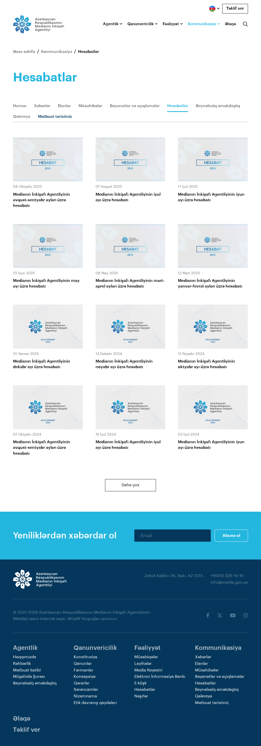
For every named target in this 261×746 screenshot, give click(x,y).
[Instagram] (245, 615)
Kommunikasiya (202, 24)
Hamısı (19, 106)
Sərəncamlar (86, 689)
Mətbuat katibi (27, 670)
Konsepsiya (85, 677)
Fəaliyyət (171, 24)
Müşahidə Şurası (29, 677)
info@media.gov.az (229, 582)
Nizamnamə (85, 696)
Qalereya (21, 116)
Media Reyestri (148, 670)
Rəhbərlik (22, 664)
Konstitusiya (85, 657)
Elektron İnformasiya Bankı (159, 677)
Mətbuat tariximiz (55, 116)
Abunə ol (231, 536)
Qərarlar (81, 683)
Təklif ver (235, 8)
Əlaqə (230, 24)
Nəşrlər (141, 696)
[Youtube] (233, 615)
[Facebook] (208, 615)
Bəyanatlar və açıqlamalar (135, 106)
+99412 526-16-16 (227, 576)
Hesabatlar (177, 106)
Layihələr (143, 664)
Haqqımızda (24, 657)
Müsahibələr (90, 106)
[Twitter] (219, 615)
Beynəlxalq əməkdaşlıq (218, 106)
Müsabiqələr (146, 657)
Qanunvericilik (140, 24)
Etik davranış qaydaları (95, 703)
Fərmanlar (83, 670)
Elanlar (64, 106)
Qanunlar (83, 664)
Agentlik (111, 24)
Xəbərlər (42, 106)
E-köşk (140, 683)
